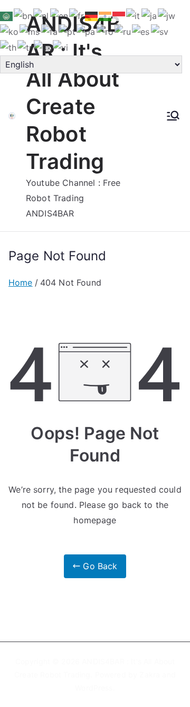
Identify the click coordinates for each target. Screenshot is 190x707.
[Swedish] (160, 31)
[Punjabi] (86, 31)
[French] (77, 15)
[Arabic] (7, 15)
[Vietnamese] (61, 47)
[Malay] (30, 31)
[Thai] (8, 47)
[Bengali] (23, 15)
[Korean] (10, 31)
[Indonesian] (119, 15)
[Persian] (50, 31)
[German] (92, 15)
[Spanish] (141, 31)
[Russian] (123, 31)
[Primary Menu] (173, 115)
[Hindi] (105, 15)
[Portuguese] (68, 31)
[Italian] (133, 15)
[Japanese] (149, 15)
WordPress (93, 687)
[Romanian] (106, 31)
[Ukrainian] (43, 47)
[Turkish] (25, 47)
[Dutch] (41, 15)
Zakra (149, 674)
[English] (59, 15)
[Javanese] (167, 15)
